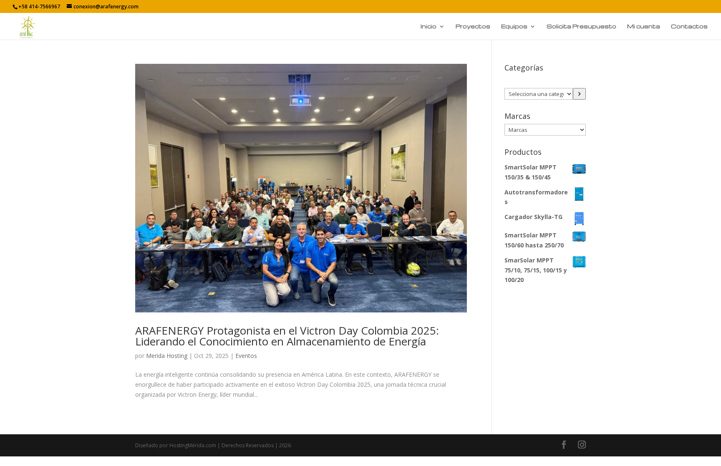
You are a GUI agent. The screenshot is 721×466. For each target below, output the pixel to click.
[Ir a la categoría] (579, 94)
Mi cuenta (643, 26)
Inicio (428, 26)
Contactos (689, 26)
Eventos (246, 356)
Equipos (514, 26)
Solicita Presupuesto (581, 26)
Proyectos (473, 26)
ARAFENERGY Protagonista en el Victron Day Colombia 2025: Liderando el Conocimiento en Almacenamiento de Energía (287, 336)
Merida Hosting (166, 356)
